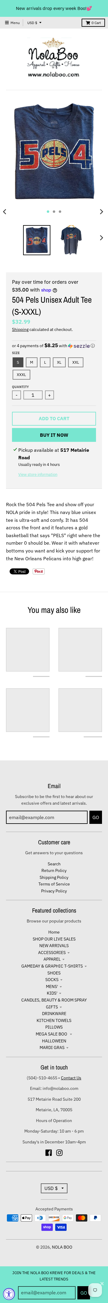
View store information (37, 474)
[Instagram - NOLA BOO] (59, 1152)
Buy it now (54, 435)
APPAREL (52, 959)
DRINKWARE (54, 1013)
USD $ (32, 22)
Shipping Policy (54, 877)
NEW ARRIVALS (54, 945)
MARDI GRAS (52, 1047)
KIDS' (52, 993)
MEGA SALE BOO (52, 1034)
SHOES (54, 973)
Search (54, 864)
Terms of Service (54, 884)
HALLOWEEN (54, 1041)
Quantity (20, 387)
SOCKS (51, 979)
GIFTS (52, 1007)
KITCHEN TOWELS (54, 1020)
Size (16, 353)
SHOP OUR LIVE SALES (54, 939)
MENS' (52, 986)
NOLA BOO (62, 1247)
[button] (54, 346)
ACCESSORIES (52, 952)
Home (54, 932)
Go (83, 1293)
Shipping (20, 329)
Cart (96, 22)
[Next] (101, 211)
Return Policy (54, 870)
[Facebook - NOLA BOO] (48, 1152)
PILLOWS (54, 1027)
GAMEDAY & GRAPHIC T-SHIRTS (52, 966)
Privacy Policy (54, 891)
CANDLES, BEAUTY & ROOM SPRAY (54, 1000)
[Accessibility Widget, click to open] (9, 1294)
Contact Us (71, 1078)
